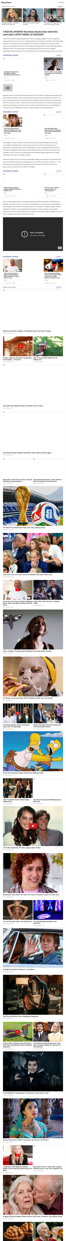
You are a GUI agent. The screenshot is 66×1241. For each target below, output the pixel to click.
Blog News (6, 2)
